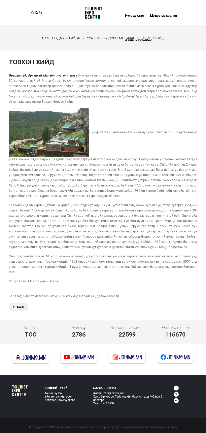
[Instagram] (176, 394)
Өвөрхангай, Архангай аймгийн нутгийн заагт (43, 75)
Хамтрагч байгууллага (60, 400)
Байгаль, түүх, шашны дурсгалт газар (102, 38)
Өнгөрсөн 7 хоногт (127, 327)
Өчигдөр (79, 327)
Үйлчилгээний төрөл (58, 396)
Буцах (20, 306)
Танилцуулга (53, 393)
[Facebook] (176, 388)
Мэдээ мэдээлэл (163, 25)
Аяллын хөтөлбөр (138, 50)
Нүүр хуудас (134, 25)
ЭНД (94, 296)
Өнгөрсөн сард (175, 327)
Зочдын (31, 327)
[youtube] (176, 400)
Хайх (38, 13)
